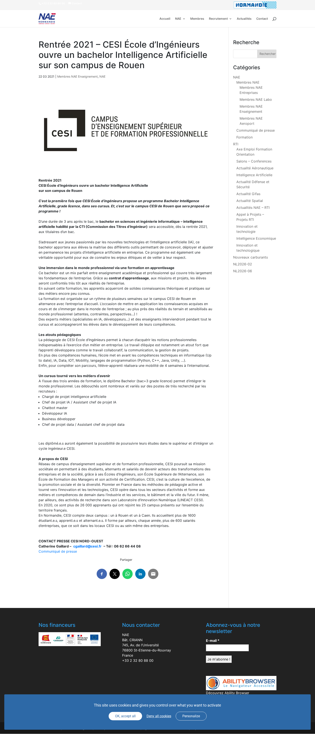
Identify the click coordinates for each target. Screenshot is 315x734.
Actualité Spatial (249, 201)
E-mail (212, 640)
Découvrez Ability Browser (227, 693)
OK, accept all (125, 716)
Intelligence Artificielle (254, 175)
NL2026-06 (242, 271)
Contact (262, 18)
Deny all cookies (159, 716)
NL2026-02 (242, 264)
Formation (244, 137)
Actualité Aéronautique (254, 168)
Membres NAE (248, 82)
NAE (178, 18)
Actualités (244, 18)
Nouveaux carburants (250, 257)
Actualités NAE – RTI (253, 207)
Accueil (164, 18)
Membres (197, 18)
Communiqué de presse (58, 551)
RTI (235, 144)
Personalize (191, 716)
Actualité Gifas (248, 194)
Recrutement (218, 18)
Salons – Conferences (254, 161)
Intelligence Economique (256, 238)
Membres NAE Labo (256, 99)
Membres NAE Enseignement (77, 76)
